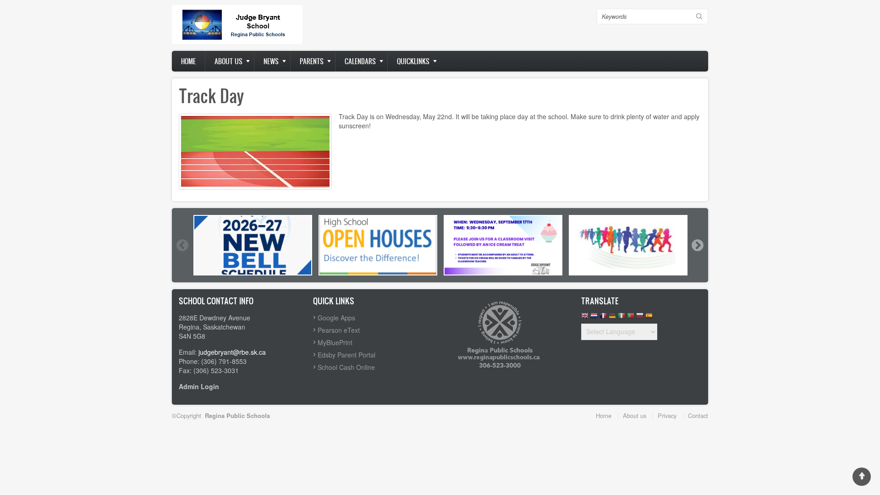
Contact (698, 415)
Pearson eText (339, 330)
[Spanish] (649, 318)
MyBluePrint (335, 342)
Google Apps (336, 317)
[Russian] (640, 318)
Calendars (360, 61)
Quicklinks (413, 61)
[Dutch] (594, 318)
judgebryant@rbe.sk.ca (232, 352)
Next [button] (697, 245)
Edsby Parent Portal (346, 354)
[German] (612, 318)
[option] (252, 245)
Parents (312, 61)
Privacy (667, 415)
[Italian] (621, 318)
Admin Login (199, 386)
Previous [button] (182, 245)
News (271, 61)
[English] (584, 318)
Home (188, 61)
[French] (603, 318)
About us (228, 61)
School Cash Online (346, 367)
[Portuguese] (630, 318)
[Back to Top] (861, 477)
